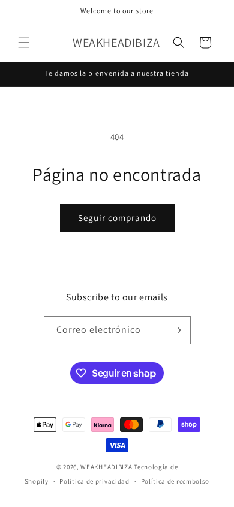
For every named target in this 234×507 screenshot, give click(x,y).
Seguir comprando (117, 217)
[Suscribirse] (177, 330)
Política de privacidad (94, 481)
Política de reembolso (175, 481)
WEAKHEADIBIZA (106, 467)
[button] (24, 42)
